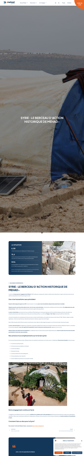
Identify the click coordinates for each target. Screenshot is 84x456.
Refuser (67, 452)
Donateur (69, 2)
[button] (81, 440)
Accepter (59, 452)
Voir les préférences (77, 452)
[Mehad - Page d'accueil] (9, 2)
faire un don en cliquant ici (38, 425)
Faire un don (79, 4)
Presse (63, 2)
